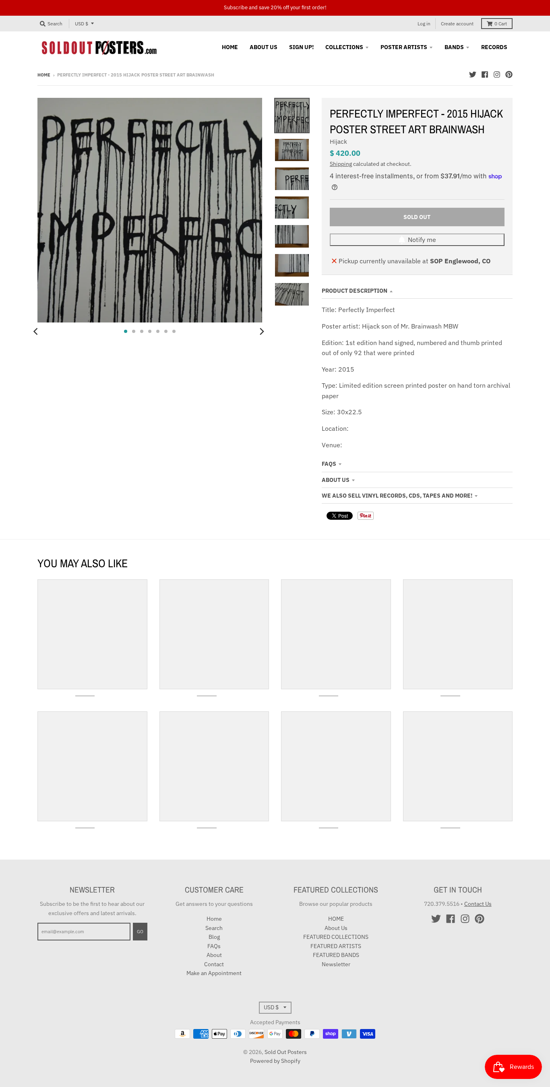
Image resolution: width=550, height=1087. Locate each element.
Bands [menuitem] (454, 47)
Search (214, 928)
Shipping (341, 163)
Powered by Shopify (275, 1060)
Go (140, 931)
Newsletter (336, 964)
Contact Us (478, 903)
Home (43, 75)
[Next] (261, 331)
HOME (336, 918)
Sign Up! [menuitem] (301, 47)
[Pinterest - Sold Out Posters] (509, 74)
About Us (335, 480)
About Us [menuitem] (263, 47)
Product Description (354, 290)
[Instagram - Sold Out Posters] (496, 74)
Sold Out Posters (286, 1052)
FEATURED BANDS (336, 955)
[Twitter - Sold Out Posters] (472, 74)
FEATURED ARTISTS (335, 946)
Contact (214, 964)
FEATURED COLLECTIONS (335, 936)
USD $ (81, 24)
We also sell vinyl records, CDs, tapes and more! (397, 495)
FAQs (329, 463)
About (214, 955)
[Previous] (36, 331)
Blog (214, 936)
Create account (457, 24)
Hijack (338, 141)
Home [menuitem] (230, 47)
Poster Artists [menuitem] (403, 47)
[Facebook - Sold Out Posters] (484, 74)
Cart (500, 24)
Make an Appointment (214, 973)
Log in (424, 24)
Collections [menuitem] (344, 47)
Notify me (422, 240)
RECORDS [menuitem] (494, 47)
